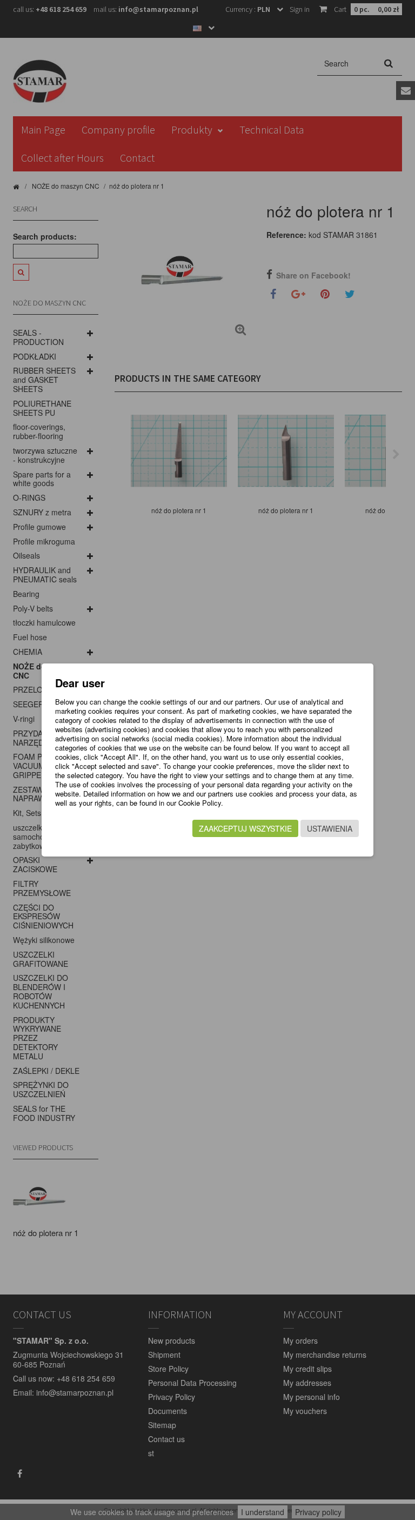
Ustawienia (329, 828)
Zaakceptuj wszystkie (245, 828)
